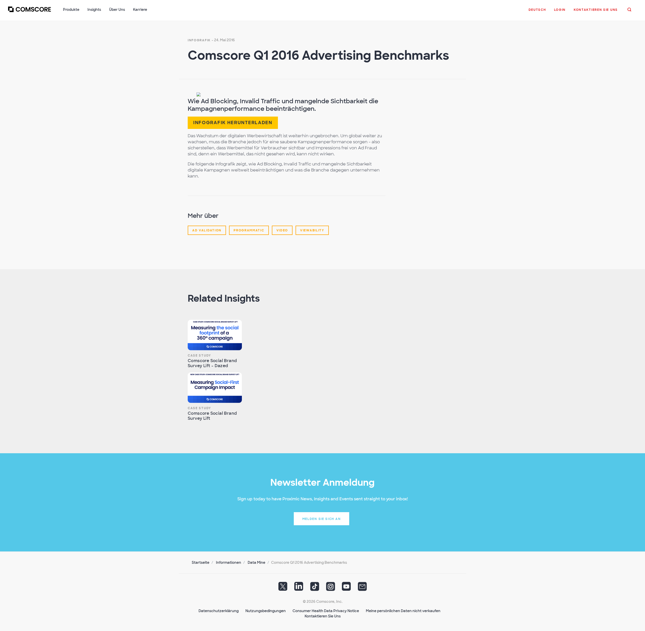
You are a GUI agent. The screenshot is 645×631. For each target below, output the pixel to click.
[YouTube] (346, 588)
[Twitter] (282, 588)
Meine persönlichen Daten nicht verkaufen (403, 611)
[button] (537, 12)
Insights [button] (94, 9)
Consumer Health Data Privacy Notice (326, 611)
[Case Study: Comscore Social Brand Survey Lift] (215, 387)
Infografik (199, 40)
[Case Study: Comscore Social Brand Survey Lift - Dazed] (215, 335)
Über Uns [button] (117, 9)
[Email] (362, 588)
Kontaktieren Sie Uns (323, 616)
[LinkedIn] (298, 588)
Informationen (228, 562)
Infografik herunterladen (232, 123)
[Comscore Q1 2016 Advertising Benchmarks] (199, 94)
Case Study (199, 356)
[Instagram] (330, 588)
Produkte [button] (71, 9)
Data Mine (256, 562)
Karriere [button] (140, 9)
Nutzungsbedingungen (265, 611)
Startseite (200, 562)
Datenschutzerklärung (219, 611)
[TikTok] (314, 588)
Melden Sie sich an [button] (321, 519)
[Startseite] (29, 12)
